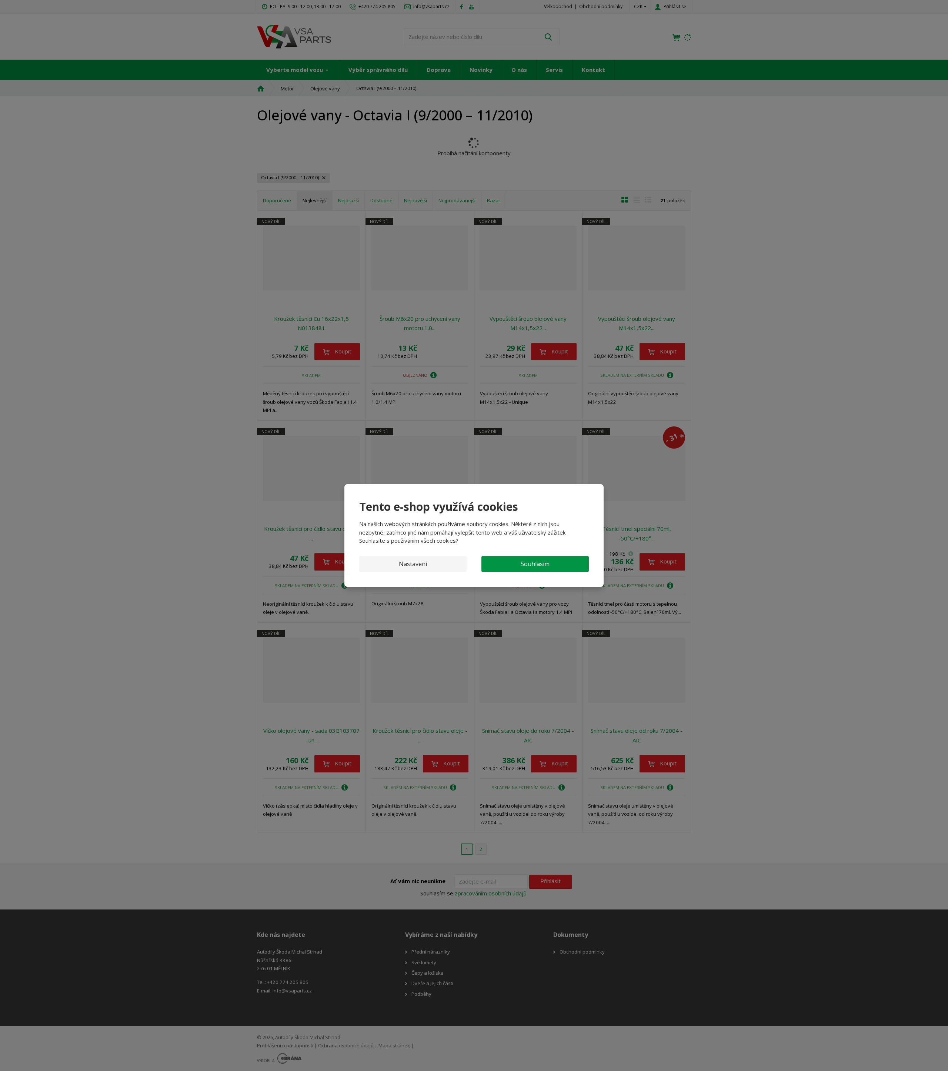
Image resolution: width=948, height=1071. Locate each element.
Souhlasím (535, 564)
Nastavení (413, 564)
